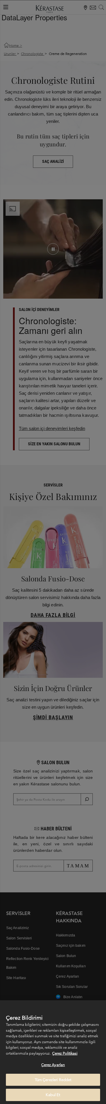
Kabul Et (53, 1095)
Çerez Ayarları (53, 1065)
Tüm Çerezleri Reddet (53, 1080)
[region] (53, 1052)
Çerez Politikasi (64, 1053)
